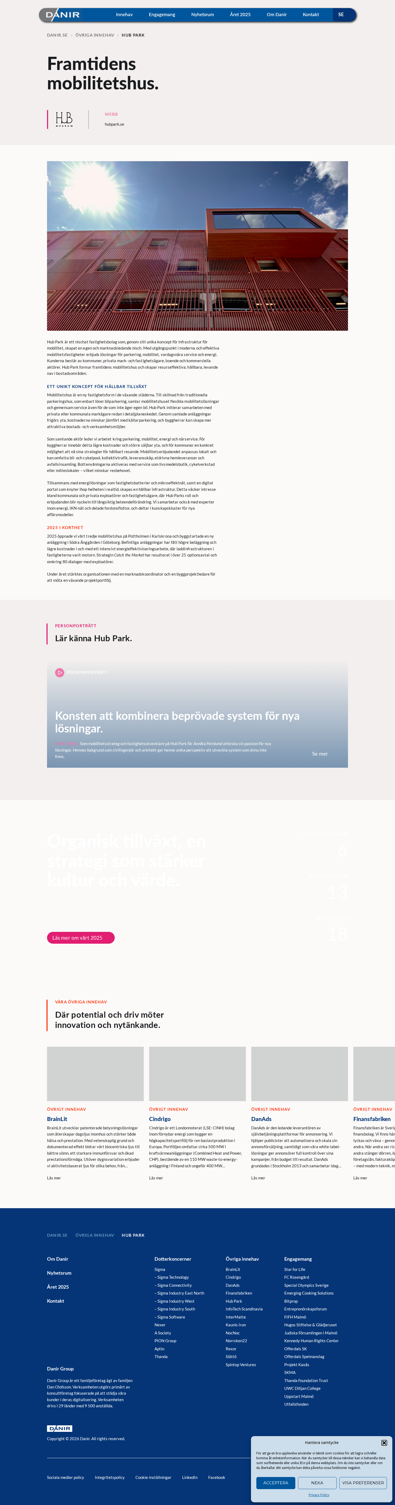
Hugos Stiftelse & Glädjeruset (310, 1324)
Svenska (344, 15)
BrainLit (233, 1269)
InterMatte (236, 1316)
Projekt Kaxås (296, 1364)
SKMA (290, 1372)
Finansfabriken (239, 1293)
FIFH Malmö (295, 1316)
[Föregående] (321, 1027)
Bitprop (291, 1301)
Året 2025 (240, 14)
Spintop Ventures (241, 1364)
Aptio (159, 1348)
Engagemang (162, 14)
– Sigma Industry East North (179, 1293)
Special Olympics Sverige (306, 1285)
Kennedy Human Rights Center (311, 1340)
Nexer (160, 1324)
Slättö (231, 1356)
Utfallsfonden (296, 1404)
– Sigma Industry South (175, 1308)
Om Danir (277, 14)
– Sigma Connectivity (173, 1285)
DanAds (233, 1285)
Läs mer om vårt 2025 (77, 938)
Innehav (124, 14)
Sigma (160, 1269)
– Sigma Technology (172, 1277)
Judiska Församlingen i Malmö (310, 1332)
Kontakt (311, 14)
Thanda (161, 1356)
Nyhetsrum (202, 14)
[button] (384, 1443)
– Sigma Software (170, 1316)
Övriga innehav (242, 1259)
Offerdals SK (295, 1348)
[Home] (60, 14)
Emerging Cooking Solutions (309, 1293)
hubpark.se (114, 124)
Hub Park (234, 1301)
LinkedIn (190, 1477)
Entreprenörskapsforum (305, 1308)
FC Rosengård (296, 1277)
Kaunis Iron (236, 1324)
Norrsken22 (236, 1340)
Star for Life (294, 1269)
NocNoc (233, 1332)
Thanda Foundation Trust (306, 1380)
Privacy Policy (319, 1495)
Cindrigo (233, 1277)
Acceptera (275, 1482)
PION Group (165, 1340)
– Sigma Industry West (175, 1301)
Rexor (231, 1348)
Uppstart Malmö (299, 1396)
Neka (317, 1482)
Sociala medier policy (65, 1477)
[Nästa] (345, 1027)
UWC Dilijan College (302, 1388)
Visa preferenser (363, 1482)
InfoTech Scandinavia (244, 1308)
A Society (163, 1332)
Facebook (216, 1477)
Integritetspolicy (110, 1477)
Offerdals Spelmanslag (304, 1356)
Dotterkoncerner (173, 1259)
